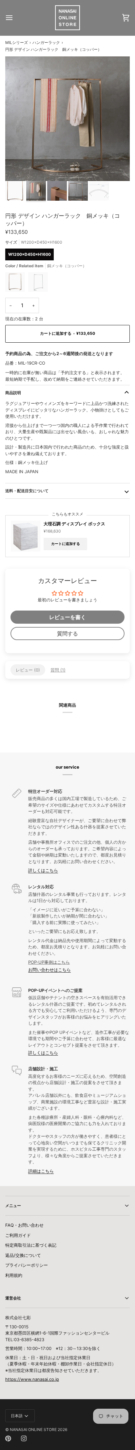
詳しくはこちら (43, 870)
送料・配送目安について (26, 490)
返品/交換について (23, 1255)
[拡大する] (17, 168)
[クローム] (38, 283)
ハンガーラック (46, 42)
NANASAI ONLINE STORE (33, 1429)
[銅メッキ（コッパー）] (16, 283)
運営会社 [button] (13, 1298)
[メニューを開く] (15, 17)
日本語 (17, 1415)
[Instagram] (24, 1438)
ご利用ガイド (18, 1235)
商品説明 (13, 392)
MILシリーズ (16, 42)
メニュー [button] (13, 1205)
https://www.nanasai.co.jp (32, 1379)
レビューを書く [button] (67, 617)
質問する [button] (67, 633)
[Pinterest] (8, 1438)
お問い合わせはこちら (49, 969)
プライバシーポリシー (26, 1265)
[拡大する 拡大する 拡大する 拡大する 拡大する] (67, 118)
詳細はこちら (41, 1171)
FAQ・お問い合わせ (24, 1225)
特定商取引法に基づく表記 (30, 1245)
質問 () (58, 670)
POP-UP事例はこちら (49, 962)
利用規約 (13, 1275)
